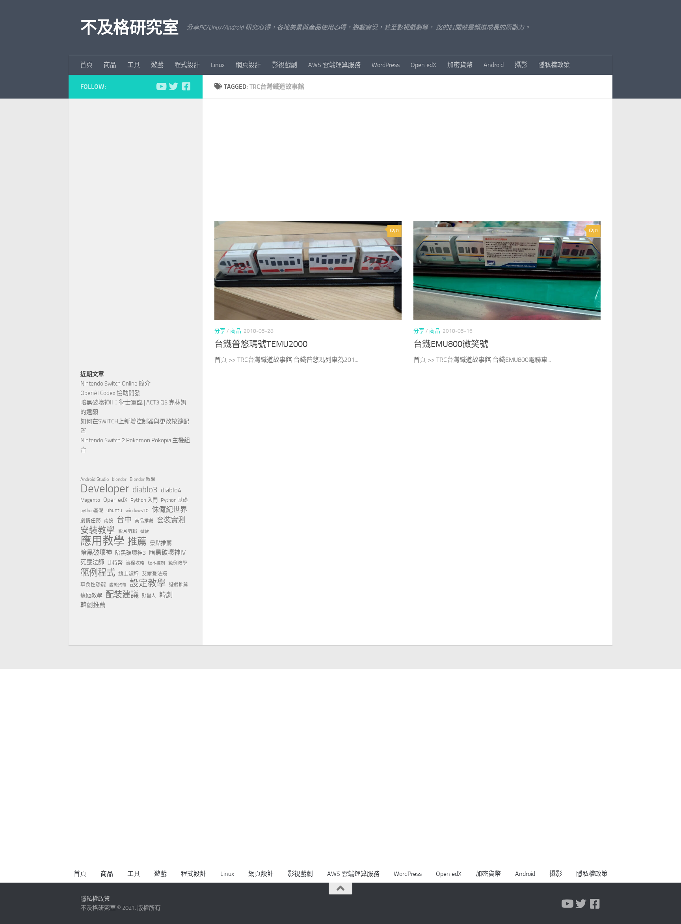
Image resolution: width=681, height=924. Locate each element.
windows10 (137, 510)
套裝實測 (171, 520)
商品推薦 (144, 520)
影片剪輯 (127, 531)
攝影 (521, 65)
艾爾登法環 (154, 574)
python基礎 (91, 510)
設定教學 (148, 583)
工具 (133, 65)
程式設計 (187, 65)
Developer (104, 489)
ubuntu (114, 510)
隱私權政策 (554, 65)
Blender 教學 (142, 479)
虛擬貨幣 (118, 584)
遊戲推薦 (178, 584)
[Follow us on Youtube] (161, 86)
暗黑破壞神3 (130, 553)
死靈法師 (92, 562)
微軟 (144, 531)
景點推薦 (161, 543)
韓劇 (166, 595)
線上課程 (128, 574)
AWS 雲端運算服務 (334, 65)
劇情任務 (90, 520)
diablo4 (171, 490)
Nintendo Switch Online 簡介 (115, 383)
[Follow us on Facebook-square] (186, 86)
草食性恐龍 (93, 584)
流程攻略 (135, 563)
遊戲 (157, 65)
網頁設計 (248, 65)
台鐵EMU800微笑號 (450, 344)
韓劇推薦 (93, 605)
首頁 (86, 65)
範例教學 (177, 563)
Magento (90, 500)
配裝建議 (122, 594)
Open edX (423, 65)
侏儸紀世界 (169, 509)
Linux (218, 65)
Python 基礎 (174, 500)
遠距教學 (91, 595)
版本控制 (156, 563)
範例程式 (97, 573)
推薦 (137, 541)
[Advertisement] (413, 165)
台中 (124, 519)
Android (494, 65)
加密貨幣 (460, 65)
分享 (219, 331)
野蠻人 (149, 595)
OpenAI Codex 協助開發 (110, 393)
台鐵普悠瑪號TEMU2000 (260, 344)
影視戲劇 (284, 65)
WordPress (386, 65)
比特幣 (115, 563)
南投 (109, 520)
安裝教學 (97, 530)
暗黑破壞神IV (167, 552)
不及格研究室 (129, 27)
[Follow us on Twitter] (173, 86)
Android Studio (94, 479)
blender (119, 479)
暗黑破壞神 (96, 552)
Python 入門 (144, 500)
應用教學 (102, 541)
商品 (110, 65)
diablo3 (145, 489)
